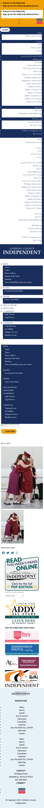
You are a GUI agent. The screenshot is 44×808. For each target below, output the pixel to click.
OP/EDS (6, 296)
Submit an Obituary (35, 92)
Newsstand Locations (34, 36)
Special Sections (36, 125)
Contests (38, 62)
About (39, 33)
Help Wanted (9, 314)
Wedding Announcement (33, 77)
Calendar (22, 724)
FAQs (40, 44)
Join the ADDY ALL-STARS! (31, 56)
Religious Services (11, 332)
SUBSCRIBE (10, 431)
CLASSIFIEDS (8, 311)
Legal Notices (10, 317)
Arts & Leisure (22, 716)
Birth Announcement (34, 83)
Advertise (38, 107)
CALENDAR (8, 323)
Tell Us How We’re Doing (32, 68)
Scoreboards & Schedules (14, 291)
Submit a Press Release (33, 99)
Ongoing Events (10, 326)
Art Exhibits (9, 329)
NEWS (5, 264)
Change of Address (35, 86)
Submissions (37, 59)
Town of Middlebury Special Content (18, 282)
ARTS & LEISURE (10, 305)
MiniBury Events (11, 335)
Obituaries (21, 719)
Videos (7, 270)
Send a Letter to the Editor (32, 74)
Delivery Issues (36, 47)
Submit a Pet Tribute (34, 102)
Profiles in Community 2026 (32, 131)
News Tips (38, 71)
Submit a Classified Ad (33, 89)
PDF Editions (37, 119)
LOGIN (5, 30)
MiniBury (8, 279)
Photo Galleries (10, 273)
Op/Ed (21, 713)
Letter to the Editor (12, 299)
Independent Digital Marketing (30, 113)
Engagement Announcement (32, 80)
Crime (7, 267)
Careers (39, 51)
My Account (37, 134)
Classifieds (21, 722)
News (21, 707)
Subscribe (22, 730)
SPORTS (6, 288)
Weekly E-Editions (35, 122)
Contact (39, 41)
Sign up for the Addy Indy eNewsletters (21, 6)
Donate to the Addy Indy (14, 3)
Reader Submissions (34, 65)
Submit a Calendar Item (33, 96)
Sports (22, 710)
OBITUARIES (8, 308)
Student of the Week (12, 276)
